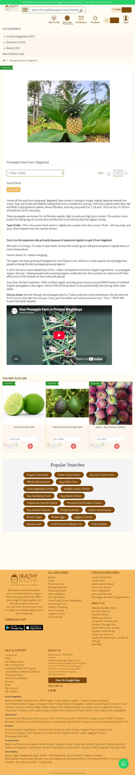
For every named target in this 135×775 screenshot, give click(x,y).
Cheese (88, 755)
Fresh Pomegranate (58, 703)
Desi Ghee (54, 732)
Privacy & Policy (14, 674)
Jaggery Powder (83, 517)
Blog (7, 684)
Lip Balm (96, 721)
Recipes (9, 681)
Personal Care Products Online (84, 502)
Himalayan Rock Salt (16, 736)
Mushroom (58, 710)
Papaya (103, 700)
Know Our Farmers (102, 634)
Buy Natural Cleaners (39, 510)
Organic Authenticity (103, 631)
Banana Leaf (34, 524)
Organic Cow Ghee (37, 474)
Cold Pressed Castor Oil (67, 718)
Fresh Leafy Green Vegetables (65, 600)
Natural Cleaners (57, 587)
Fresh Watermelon (15, 703)
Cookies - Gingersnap (40, 762)
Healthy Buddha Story (104, 607)
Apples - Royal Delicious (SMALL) (111, 427)
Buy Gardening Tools (39, 496)
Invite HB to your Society (106, 627)
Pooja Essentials (70, 510)
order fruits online (69, 474)
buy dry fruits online (102, 474)
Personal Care (56, 584)
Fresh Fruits (98, 580)
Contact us (11, 655)
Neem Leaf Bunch (15, 744)
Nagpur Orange (36, 703)
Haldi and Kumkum (16, 747)
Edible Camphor (116, 744)
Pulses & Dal (55, 617)
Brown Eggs (58, 517)
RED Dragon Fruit (50, 700)
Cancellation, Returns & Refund (22, 671)
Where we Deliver (102, 617)
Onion (19, 707)
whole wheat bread (38, 481)
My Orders (11, 691)
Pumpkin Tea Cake (15, 762)
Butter (78, 755)
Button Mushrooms (100, 510)
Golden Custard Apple (96, 703)
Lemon (29, 707)
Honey (75, 729)
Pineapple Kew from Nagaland (23, 60)
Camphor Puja (63, 744)
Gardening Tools (57, 603)
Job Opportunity (14, 661)
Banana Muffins (76, 758)
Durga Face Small (83, 744)
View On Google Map (67, 680)
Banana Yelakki (13, 700)
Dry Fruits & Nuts (101, 587)
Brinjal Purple (72, 707)
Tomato (9, 707)
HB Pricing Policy (14, 665)
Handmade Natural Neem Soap (71, 721)
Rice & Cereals (56, 610)
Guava (93, 700)
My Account (11, 688)
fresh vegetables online (40, 488)
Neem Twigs (90, 718)
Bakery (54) (12, 48)
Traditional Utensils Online (42, 502)
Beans (69, 710)
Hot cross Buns (118, 758)
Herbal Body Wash (41, 721)
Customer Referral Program (20, 668)
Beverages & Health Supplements (110, 597)
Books (51, 577)
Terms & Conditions (16, 678)
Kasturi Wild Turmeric (111, 718)
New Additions (56, 593)
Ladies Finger (42, 710)
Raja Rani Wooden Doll (112, 747)
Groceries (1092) (15, 42)
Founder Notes (100, 614)
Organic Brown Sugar (74, 732)
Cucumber (11, 710)
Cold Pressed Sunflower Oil (66, 524)
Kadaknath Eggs (29, 755)
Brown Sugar (34, 517)
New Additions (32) (13, 53)
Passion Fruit (118, 703)
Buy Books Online (71, 496)
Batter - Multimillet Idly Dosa (56, 755)
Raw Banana (31, 700)
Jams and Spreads (102, 593)
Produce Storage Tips (104, 624)
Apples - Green (79, 700)
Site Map (97, 644)
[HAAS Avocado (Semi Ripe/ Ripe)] (67, 403)
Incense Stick (73, 747)
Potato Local (26, 710)
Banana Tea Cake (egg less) (50, 758)
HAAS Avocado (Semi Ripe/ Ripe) (67, 427)
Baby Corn (56, 707)
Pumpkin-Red (82, 710)
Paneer (98, 755)
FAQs (8, 658)
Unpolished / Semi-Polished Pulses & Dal (46, 729)
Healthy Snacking (58, 607)
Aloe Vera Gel (12, 718)
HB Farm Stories (101, 611)
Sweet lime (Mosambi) (24, 427)
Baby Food (105, 729)
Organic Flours (56, 613)
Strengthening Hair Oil (115, 721)
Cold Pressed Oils (101, 577)
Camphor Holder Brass (40, 744)
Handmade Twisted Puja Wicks (46, 747)
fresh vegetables (101, 590)
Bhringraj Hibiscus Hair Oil (37, 718)
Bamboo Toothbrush (16, 721)
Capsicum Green (111, 707)
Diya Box (99, 744)
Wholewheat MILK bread (19, 758)
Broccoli (86, 707)
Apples (65, 700)
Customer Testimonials (105, 621)
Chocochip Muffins (97, 758)
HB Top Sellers (56, 597)
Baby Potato (41, 707)
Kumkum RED (90, 747)
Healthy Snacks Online (77, 488)
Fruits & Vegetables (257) (20, 36)
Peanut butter (99, 524)
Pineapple (76, 703)
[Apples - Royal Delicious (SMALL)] (110, 403)
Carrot (96, 707)
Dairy (51, 580)
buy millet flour (68, 481)
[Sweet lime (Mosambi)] (24, 403)
